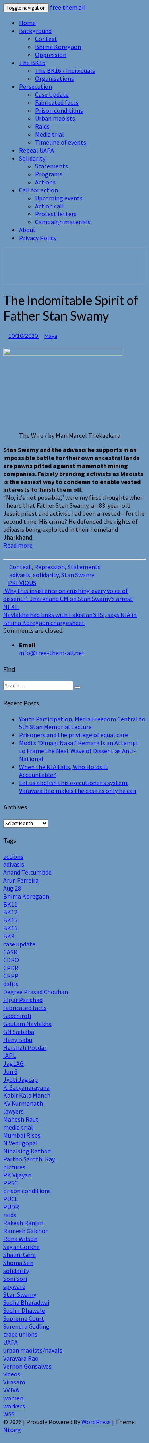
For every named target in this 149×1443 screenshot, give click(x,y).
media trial (18, 1127)
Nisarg (12, 1430)
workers (14, 1406)
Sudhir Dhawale (24, 1310)
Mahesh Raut (21, 1119)
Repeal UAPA (36, 150)
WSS (9, 1414)
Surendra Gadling (26, 1326)
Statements (51, 166)
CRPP (11, 976)
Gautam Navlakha (27, 1024)
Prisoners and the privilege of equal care (74, 735)
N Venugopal (20, 1143)
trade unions (20, 1334)
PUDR (11, 1207)
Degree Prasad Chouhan (35, 992)
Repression (49, 567)
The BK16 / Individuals (65, 70)
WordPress (96, 1422)
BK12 (10, 912)
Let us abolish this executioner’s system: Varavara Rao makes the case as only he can (77, 787)
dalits (11, 984)
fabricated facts (24, 1008)
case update (19, 944)
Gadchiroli (17, 1016)
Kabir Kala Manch (26, 1095)
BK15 (10, 920)
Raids (42, 126)
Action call (49, 206)
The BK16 (32, 63)
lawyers (13, 1111)
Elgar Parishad (23, 1000)
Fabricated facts (57, 102)
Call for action (38, 190)
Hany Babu (17, 1040)
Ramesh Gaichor (25, 1231)
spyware (14, 1286)
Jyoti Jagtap (20, 1079)
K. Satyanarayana (26, 1087)
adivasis (19, 575)
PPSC (10, 1183)
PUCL (10, 1199)
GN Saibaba (18, 1032)
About (27, 230)
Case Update (52, 94)
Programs (48, 174)
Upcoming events (59, 198)
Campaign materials (63, 222)
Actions (45, 182)
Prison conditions (59, 110)
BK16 (10, 928)
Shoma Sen (18, 1263)
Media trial (49, 134)
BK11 (10, 904)
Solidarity (32, 158)
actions (13, 856)
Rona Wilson (20, 1239)
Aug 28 (12, 888)
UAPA (10, 1342)
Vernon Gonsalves (27, 1366)
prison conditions (27, 1191)
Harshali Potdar (24, 1047)
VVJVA (11, 1390)
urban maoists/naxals (32, 1350)
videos (11, 1374)
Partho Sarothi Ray (29, 1159)
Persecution (35, 86)
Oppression (50, 55)
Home (27, 23)
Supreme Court (23, 1318)
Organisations (54, 78)
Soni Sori (15, 1278)
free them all (68, 7)
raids (9, 1215)
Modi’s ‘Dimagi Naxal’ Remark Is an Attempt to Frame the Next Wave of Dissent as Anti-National (79, 751)
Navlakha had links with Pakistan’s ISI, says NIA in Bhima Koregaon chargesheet (70, 615)
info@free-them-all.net (52, 653)
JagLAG (13, 1063)
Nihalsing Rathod (27, 1151)
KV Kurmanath (23, 1103)
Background (35, 31)
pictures (14, 1167)
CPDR (11, 968)
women (13, 1398)
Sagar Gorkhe (21, 1247)
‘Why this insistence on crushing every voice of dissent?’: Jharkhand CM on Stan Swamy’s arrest (68, 591)
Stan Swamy (77, 575)
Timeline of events (60, 142)
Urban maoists (55, 118)
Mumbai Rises (22, 1135)
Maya (50, 336)
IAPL (9, 1055)
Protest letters (56, 214)
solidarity (45, 575)
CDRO (11, 960)
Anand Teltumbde (27, 872)
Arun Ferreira (21, 880)
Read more (18, 545)
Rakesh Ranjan (23, 1223)
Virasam (14, 1382)
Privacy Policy (37, 238)
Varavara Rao (21, 1358)
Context (46, 39)
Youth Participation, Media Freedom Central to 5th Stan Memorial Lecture (82, 723)
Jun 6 (10, 1071)
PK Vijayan (17, 1175)
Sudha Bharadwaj (26, 1302)
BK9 (8, 936)
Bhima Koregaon (58, 47)
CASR (10, 952)
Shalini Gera (19, 1255)
